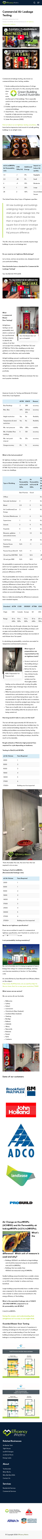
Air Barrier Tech (8, 1445)
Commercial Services (9, 1491)
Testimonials (7, 1469)
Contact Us (6, 1478)
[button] (38, 3)
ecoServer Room (8, 1455)
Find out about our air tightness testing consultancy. (20, 125)
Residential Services (9, 1488)
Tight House (7, 1448)
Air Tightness (30, 21)
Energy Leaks (7, 1458)
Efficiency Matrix (23, 1534)
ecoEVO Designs (8, 1452)
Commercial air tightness (9, 24)
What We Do (7, 1472)
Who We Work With (9, 1475)
